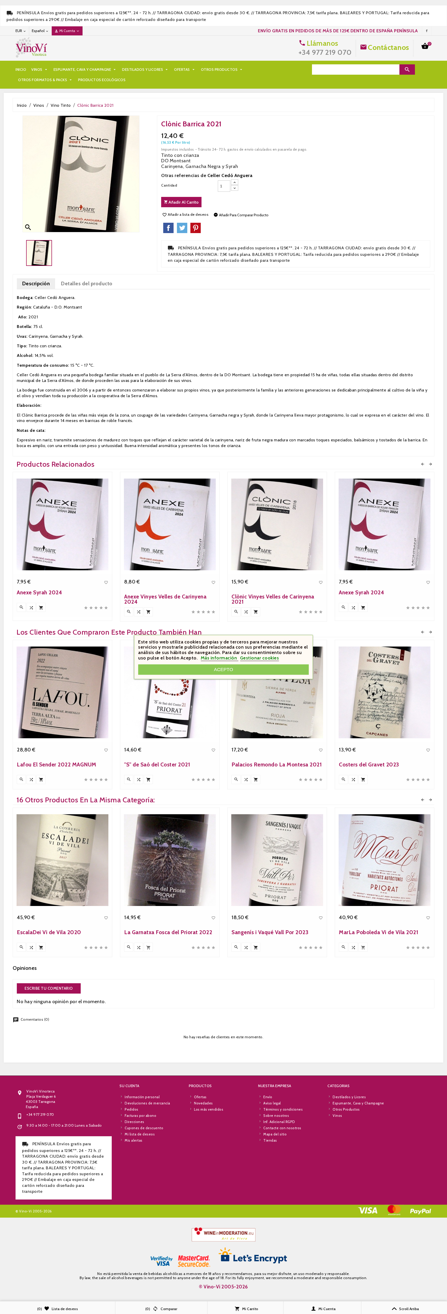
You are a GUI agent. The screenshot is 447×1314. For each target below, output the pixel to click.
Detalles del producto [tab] (87, 283)
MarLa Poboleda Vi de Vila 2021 (378, 932)
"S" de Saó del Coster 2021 (157, 764)
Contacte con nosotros (282, 1128)
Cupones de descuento (144, 1128)
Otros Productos (222, 69)
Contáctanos (388, 47)
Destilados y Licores (145, 69)
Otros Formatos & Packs (45, 80)
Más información (219, 658)
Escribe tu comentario (49, 988)
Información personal (142, 1097)
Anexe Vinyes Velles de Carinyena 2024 (165, 599)
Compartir (168, 228)
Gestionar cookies (259, 658)
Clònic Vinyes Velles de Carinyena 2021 (273, 599)
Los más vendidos (208, 1109)
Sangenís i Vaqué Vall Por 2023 (270, 932)
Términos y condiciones (283, 1109)
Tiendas (270, 1140)
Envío (267, 1097)
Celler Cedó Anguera (230, 175)
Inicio (21, 69)
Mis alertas (134, 1140)
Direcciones (134, 1122)
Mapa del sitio (275, 1134)
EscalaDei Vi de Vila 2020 (49, 932)
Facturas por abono (140, 1115)
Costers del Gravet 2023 (369, 764)
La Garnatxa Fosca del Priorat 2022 (168, 932)
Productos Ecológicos (101, 80)
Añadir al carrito (183, 202)
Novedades (203, 1103)
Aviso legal (272, 1103)
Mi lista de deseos (140, 1134)
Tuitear (182, 228)
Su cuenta (129, 1086)
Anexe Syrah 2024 (39, 592)
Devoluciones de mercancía (147, 1103)
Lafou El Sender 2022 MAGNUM (56, 764)
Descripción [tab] (36, 283)
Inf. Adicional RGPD (279, 1122)
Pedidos (131, 1109)
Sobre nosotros (276, 1115)
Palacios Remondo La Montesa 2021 (277, 764)
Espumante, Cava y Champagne (85, 69)
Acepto (223, 669)
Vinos (39, 69)
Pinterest (195, 228)
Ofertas (185, 69)
